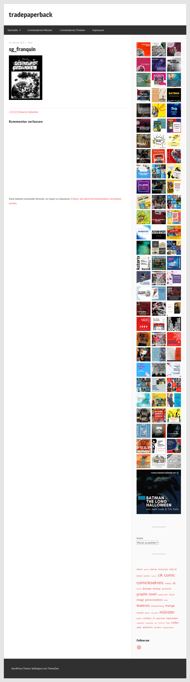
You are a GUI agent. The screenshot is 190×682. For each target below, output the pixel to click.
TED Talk (161, 623)
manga (170, 606)
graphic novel (147, 594)
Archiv (140, 538)
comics (168, 583)
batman (153, 569)
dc (174, 583)
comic (169, 575)
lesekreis (143, 605)
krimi (166, 600)
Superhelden (172, 618)
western (157, 627)
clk (160, 575)
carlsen (146, 576)
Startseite (13, 30)
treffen (175, 622)
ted (156, 623)
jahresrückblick (154, 600)
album (140, 569)
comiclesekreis (150, 582)
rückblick (147, 618)
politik (139, 618)
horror (172, 594)
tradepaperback (30, 15)
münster (167, 612)
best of (173, 569)
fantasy (157, 588)
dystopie (146, 588)
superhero (140, 623)
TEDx (168, 623)
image (140, 600)
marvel (140, 612)
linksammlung (157, 606)
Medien (147, 613)
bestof (139, 576)
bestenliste (163, 569)
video (139, 627)
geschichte (166, 589)
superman (149, 623)
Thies (30, 42)
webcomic (148, 627)
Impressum (98, 30)
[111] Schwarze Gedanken (24, 111)
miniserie (154, 613)
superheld (160, 618)
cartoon (154, 576)
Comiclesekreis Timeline (72, 30)
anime (146, 569)
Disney (139, 589)
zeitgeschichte (168, 627)
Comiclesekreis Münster (39, 30)
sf (154, 618)
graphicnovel (163, 595)
